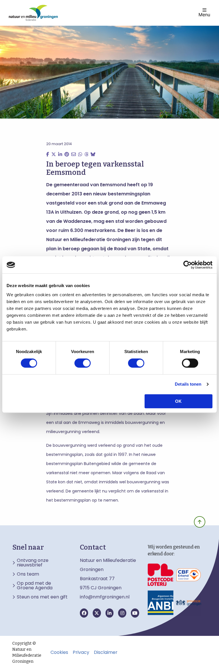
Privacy (81, 652)
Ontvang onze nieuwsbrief (32, 562)
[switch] (82, 363)
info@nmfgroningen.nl (104, 597)
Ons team (28, 574)
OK (178, 401)
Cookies (59, 652)
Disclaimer (105, 652)
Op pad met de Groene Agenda (34, 585)
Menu (204, 14)
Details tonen (188, 384)
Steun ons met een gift (42, 597)
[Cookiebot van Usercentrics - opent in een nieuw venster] (187, 265)
